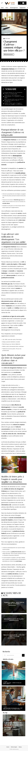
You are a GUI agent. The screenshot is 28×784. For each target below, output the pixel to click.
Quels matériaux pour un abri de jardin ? (14, 619)
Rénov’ (5, 706)
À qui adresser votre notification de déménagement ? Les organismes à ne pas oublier (14, 96)
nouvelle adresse (20, 173)
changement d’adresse (7, 69)
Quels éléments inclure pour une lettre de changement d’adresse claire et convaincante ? (14, 100)
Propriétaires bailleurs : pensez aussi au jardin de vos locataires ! (14, 603)
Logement (8, 720)
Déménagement (9, 54)
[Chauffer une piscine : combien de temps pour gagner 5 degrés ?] (13, 670)
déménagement (17, 155)
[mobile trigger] (2, 3)
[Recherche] (20, 3)
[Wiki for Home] (10, 3)
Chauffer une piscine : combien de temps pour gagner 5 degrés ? (12, 683)
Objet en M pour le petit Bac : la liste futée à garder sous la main (14, 635)
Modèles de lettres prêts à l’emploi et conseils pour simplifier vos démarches (13, 104)
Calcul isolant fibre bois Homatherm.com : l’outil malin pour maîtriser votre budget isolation (12, 709)
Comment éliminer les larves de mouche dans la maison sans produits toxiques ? (13, 726)
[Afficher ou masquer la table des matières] (21, 89)
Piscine (5, 681)
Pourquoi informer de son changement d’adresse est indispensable (13, 93)
